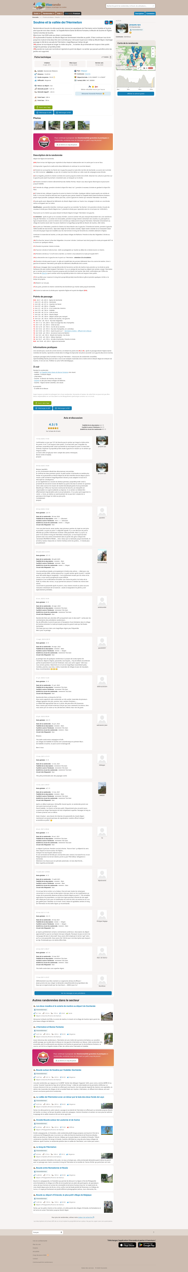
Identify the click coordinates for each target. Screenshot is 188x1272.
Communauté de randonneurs (43, 1262)
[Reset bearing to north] (153, 56)
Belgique (84, 71)
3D (149, 68)
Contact (35, 1259)
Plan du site (37, 1244)
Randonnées (48, 13)
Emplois (35, 1248)
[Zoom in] (153, 49)
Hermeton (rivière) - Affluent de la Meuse (78, 331)
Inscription (139, 13)
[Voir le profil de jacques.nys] (122, 28)
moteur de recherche (85, 1217)
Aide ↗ (59, 13)
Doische (87, 74)
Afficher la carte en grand (135, 94)
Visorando (35, 17)
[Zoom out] (153, 52)
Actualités (36, 1251)
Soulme (36, 380)
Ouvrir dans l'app (44, 107)
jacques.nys (135, 25)
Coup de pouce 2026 (39, 1255)
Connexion (150, 13)
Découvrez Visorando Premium (92, 94)
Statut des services (87, 1268)
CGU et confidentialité (40, 1241)
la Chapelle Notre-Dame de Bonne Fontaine (54, 372)
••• (41, 17)
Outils (36, 13)
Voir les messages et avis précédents (73, 993)
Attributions (129, 69)
